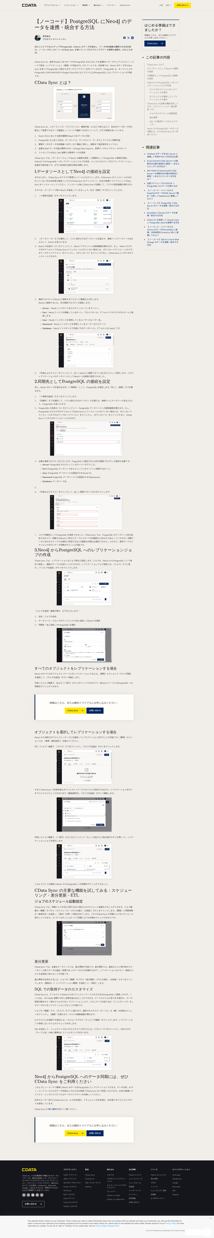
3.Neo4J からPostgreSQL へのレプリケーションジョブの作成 (162, 84)
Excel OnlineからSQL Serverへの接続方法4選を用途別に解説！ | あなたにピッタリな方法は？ (163, 164)
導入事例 (52, 1109)
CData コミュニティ (159, 1175)
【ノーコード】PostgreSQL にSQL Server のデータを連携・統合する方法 (163, 206)
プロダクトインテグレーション (116, 1180)
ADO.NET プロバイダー (72, 1183)
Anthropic (177, 1175)
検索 (167, 5)
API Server (67, 1190)
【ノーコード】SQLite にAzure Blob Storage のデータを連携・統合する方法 (163, 242)
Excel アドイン (69, 1198)
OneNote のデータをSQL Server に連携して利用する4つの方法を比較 (162, 155)
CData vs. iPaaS (113, 1195)
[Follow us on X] (128, 38)
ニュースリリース (135, 1179)
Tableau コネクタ (70, 1206)
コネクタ (110, 1175)
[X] (28, 1195)
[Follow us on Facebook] (124, 38)
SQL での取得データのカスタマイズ (163, 123)
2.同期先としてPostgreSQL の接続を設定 (162, 77)
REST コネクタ (69, 1194)
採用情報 (132, 1198)
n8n (174, 1190)
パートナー (111, 1191)
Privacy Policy (170, 1223)
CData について (135, 1175)
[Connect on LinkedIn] (132, 38)
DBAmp (88, 1187)
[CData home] (31, 5)
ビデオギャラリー (158, 1198)
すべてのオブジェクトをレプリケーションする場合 (163, 91)
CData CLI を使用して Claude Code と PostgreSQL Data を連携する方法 (163, 221)
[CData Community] (41, 1195)
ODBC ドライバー (70, 1175)
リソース (154, 1187)
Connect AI (89, 1179)
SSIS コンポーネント (93, 1183)
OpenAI (175, 1194)
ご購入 (161, 5)
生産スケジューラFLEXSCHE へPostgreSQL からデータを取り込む (162, 184)
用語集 (153, 1194)
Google (175, 1183)
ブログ (153, 1183)
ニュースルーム (135, 1183)
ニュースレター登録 (158, 1190)
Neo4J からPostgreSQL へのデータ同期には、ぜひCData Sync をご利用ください (162, 131)
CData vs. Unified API (115, 1199)
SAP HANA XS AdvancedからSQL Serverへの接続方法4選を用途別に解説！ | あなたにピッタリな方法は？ (162, 174)
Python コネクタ (69, 1187)
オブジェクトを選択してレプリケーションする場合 (163, 98)
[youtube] (33, 1195)
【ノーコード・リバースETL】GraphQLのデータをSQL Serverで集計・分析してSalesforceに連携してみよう (163, 194)
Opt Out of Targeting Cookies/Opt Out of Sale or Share (165, 1231)
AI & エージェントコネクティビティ (116, 1186)
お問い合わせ (181, 5)
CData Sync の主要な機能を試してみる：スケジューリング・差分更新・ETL (162, 106)
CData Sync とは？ (155, 64)
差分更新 (154, 117)
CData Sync (90, 1175)
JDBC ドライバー (70, 1179)
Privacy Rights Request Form (107, 1226)
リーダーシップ (135, 1190)
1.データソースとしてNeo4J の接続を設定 (162, 70)
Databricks (177, 1179)
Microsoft (176, 1187)
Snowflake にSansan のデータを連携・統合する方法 (162, 214)
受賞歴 (131, 1187)
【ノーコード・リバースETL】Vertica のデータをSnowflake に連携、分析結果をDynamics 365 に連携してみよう (162, 231)
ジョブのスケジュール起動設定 (163, 113)
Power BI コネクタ (70, 1202)
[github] (37, 1195)
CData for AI (125, 5)
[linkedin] (24, 1195)
